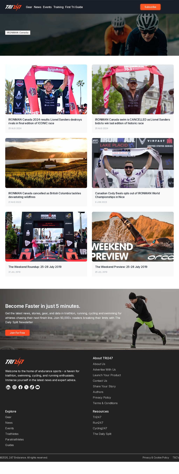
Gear (29, 7)
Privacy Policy (102, 397)
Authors (98, 392)
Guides (9, 445)
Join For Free (165, 6)
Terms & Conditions (105, 403)
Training (58, 7)
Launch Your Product (107, 375)
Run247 (98, 422)
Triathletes (12, 434)
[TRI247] (13, 7)
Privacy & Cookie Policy (156, 457)
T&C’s (176, 457)
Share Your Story (104, 386)
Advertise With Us (104, 369)
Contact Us (100, 380)
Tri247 (97, 417)
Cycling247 (100, 428)
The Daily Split (102, 434)
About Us (99, 364)
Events (47, 7)
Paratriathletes (14, 439)
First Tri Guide (74, 7)
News (37, 7)
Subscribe (150, 6)
